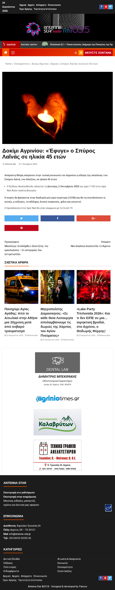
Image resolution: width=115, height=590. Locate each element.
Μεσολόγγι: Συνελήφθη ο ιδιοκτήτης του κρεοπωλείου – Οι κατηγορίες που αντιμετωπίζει (26, 248)
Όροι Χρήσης (25, 9)
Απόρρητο (41, 5)
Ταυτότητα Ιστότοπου (45, 9)
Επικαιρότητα (65, 567)
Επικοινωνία (54, 5)
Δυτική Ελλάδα (11, 559)
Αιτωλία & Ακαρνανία (69, 559)
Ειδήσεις (8, 563)
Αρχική (22, 5)
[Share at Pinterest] (21, 228)
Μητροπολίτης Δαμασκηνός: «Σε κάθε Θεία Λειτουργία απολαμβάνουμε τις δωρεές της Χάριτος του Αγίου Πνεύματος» (57, 322)
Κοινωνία (63, 563)
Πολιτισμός (9, 567)
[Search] (76, 53)
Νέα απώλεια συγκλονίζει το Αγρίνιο (91, 243)
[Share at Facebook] (58, 218)
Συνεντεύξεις (65, 571)
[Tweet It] (21, 218)
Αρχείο (31, 5)
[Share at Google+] (94, 218)
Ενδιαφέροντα (11, 571)
